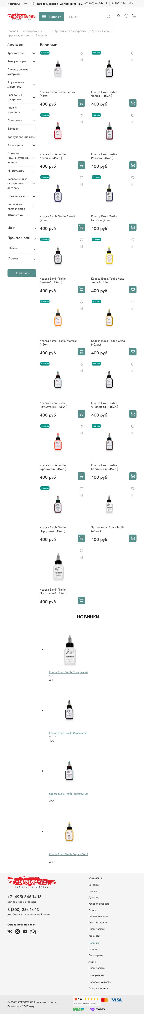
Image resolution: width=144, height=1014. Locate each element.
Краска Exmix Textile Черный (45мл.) (104, 94)
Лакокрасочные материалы (18, 71)
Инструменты (16, 170)
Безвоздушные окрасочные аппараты (17, 183)
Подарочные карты (99, 982)
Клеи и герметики (14, 109)
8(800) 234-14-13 (122, 3)
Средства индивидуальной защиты (19, 157)
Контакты (14, 3)
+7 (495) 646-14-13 (24, 897)
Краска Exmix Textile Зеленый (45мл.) (53, 280)
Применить (22, 273)
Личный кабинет (97, 922)
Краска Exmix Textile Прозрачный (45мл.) (53, 591)
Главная (13, 31)
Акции (92, 910)
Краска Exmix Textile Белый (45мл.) (57, 94)
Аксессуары (15, 145)
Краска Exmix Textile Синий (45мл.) (57, 218)
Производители (18, 196)
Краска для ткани (19, 35)
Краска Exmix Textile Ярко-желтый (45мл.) (108, 280)
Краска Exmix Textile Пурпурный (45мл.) (53, 529)
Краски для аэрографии (70, 31)
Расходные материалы (15, 97)
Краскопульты (17, 53)
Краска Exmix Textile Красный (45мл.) (53, 156)
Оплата (92, 891)
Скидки (92, 949)
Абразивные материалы (16, 84)
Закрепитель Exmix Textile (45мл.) (107, 529)
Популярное (95, 955)
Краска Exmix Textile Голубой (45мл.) (104, 218)
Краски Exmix (100, 31)
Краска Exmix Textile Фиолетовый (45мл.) (104, 405)
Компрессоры (17, 61)
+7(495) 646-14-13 (95, 3)
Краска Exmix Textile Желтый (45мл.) (58, 343)
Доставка (93, 897)
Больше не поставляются (16, 206)
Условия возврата (98, 903)
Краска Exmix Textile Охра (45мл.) (108, 343)
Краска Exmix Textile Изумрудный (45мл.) (53, 405)
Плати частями (96, 929)
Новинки (93, 943)
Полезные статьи (98, 916)
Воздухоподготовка (19, 137)
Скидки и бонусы (98, 988)
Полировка (15, 120)
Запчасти (13, 128)
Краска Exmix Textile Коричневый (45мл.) (104, 467)
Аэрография (31, 31)
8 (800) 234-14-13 (23, 909)
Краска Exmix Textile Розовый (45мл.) (104, 156)
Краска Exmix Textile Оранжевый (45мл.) (53, 467)
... (46, 31)
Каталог (55, 16)
